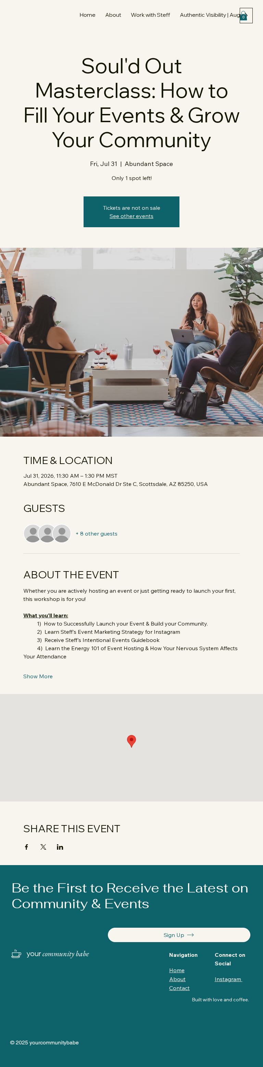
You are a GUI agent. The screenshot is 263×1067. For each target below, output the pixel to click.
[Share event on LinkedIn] (60, 847)
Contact (179, 988)
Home (177, 970)
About (177, 979)
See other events (131, 216)
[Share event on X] (43, 847)
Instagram (228, 979)
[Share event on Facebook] (26, 847)
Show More (38, 676)
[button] (150, 15)
